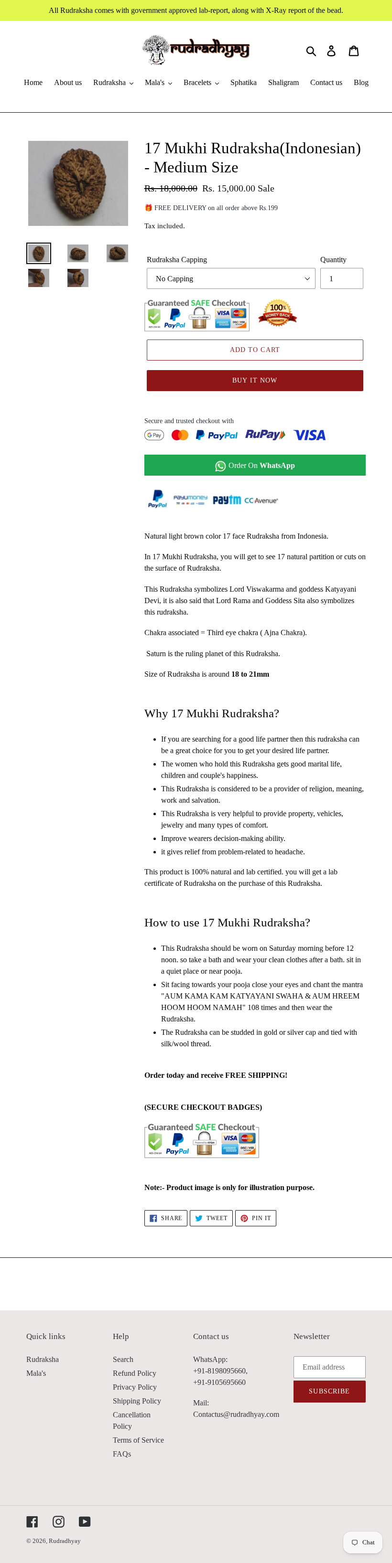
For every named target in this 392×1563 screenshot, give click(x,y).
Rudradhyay (65, 1540)
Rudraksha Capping (177, 259)
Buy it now (254, 380)
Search (123, 1359)
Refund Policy (134, 1373)
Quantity (333, 259)
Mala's (36, 1373)
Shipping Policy (137, 1401)
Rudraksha (42, 1359)
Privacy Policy (135, 1387)
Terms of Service (138, 1440)
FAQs (122, 1454)
